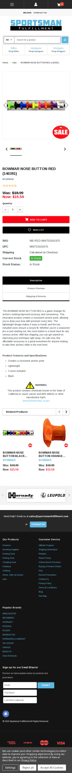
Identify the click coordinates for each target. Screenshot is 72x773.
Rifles (14, 48)
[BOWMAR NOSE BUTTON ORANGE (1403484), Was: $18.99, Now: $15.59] (54, 432)
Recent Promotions (47, 575)
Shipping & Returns (36, 296)
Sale (5, 579)
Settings (10, 767)
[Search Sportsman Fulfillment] (65, 40)
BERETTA (7, 651)
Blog (41, 592)
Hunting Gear (9, 554)
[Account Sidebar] (36, 4)
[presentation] (59, 412)
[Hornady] (19, 495)
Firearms (7, 545)
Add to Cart (38, 219)
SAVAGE (7, 647)
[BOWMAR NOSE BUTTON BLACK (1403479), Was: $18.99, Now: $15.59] (18, 432)
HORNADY (8, 622)
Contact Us (40, 12)
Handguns (36, 48)
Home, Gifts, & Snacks (13, 575)
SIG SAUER (8, 643)
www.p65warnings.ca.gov (36, 400)
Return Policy (45, 558)
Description (36, 280)
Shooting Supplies (11, 549)
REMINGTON (9, 635)
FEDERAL (7, 626)
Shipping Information (48, 549)
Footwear (7, 566)
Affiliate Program (46, 545)
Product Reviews (36, 288)
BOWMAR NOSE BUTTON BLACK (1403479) (14, 454)
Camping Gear (9, 562)
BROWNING (8, 618)
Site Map (43, 596)
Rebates (42, 554)
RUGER (6, 630)
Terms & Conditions (48, 587)
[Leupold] (52, 495)
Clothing (6, 571)
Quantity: (8, 203)
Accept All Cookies (51, 767)
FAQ (41, 571)
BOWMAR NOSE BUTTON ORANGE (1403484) (51, 454)
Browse (27, 12)
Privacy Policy (45, 583)
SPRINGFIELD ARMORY (14, 639)
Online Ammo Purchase (50, 562)
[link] (12, 4)
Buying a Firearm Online (50, 566)
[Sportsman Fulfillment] (36, 25)
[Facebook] (6, 713)
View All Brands (10, 656)
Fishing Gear (8, 558)
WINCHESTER (9, 613)
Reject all (28, 767)
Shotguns (58, 48)
